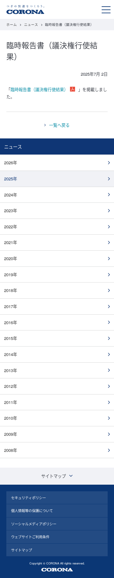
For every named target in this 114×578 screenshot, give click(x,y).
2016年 (10, 322)
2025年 (10, 179)
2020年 (10, 258)
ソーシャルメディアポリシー (33, 523)
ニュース (31, 24)
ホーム (11, 24)
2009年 (10, 434)
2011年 (10, 402)
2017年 (10, 306)
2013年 (10, 370)
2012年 (10, 386)
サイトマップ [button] (53, 476)
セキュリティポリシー (28, 497)
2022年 (10, 227)
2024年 (10, 195)
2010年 (10, 418)
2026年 (10, 163)
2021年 (10, 242)
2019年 (10, 274)
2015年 (10, 338)
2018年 (10, 290)
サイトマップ (21, 549)
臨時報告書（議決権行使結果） (39, 89)
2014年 (10, 354)
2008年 (10, 450)
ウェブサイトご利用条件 (30, 536)
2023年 (10, 210)
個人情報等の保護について (32, 510)
